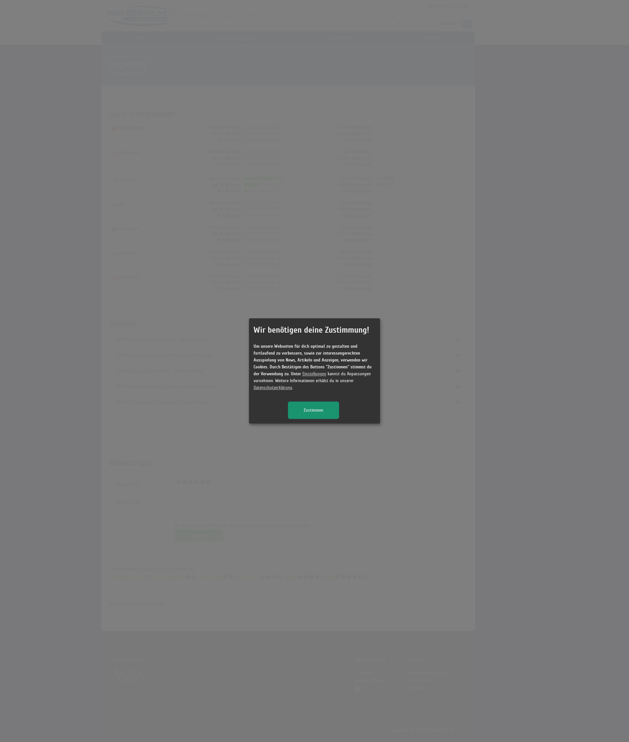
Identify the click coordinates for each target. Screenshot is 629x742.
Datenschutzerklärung (273, 387)
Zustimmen (313, 410)
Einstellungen (314, 374)
